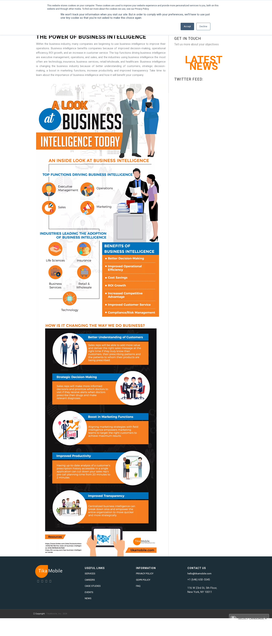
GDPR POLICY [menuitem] (143, 579)
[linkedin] (38, 581)
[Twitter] (42, 581)
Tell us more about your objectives (196, 44)
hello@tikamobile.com (199, 573)
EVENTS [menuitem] (89, 592)
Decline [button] (203, 26)
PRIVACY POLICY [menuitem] (144, 573)
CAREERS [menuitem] (90, 579)
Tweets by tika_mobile (189, 85)
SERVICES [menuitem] (90, 573)
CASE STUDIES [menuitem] (93, 586)
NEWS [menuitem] (88, 598)
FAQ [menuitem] (138, 586)
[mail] (50, 581)
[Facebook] (46, 581)
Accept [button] (187, 26)
